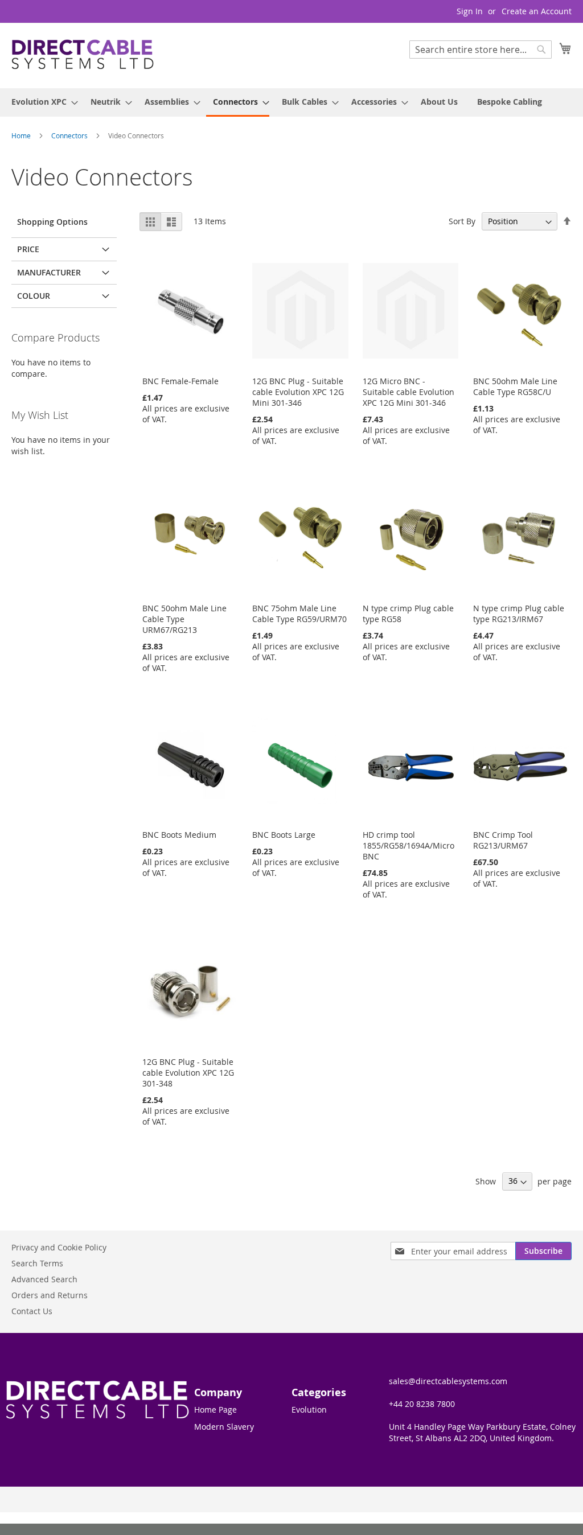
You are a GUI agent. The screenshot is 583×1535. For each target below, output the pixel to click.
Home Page (215, 1409)
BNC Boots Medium (179, 834)
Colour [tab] (33, 295)
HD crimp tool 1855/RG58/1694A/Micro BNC (408, 845)
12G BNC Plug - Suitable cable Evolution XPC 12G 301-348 (188, 1072)
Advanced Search (44, 1279)
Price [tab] (28, 249)
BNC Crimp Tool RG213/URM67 (503, 840)
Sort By (462, 221)
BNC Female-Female (180, 381)
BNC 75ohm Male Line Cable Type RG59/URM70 (299, 613)
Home (21, 135)
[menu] (291, 102)
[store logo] (82, 55)
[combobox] (480, 49)
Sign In (470, 11)
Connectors (70, 135)
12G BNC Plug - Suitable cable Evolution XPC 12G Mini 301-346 (298, 392)
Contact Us (31, 1311)
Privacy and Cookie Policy (58, 1247)
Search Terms (37, 1263)
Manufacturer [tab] (49, 272)
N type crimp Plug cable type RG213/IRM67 (518, 613)
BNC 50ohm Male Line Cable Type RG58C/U (515, 386)
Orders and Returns (49, 1295)
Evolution (309, 1409)
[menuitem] (41, 101)
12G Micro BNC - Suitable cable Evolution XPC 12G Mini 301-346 (408, 392)
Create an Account (537, 11)
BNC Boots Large (283, 834)
